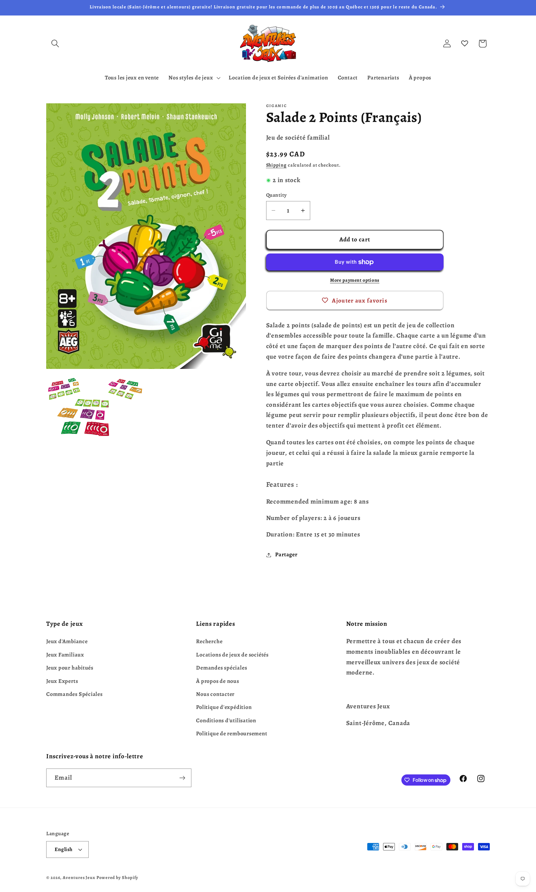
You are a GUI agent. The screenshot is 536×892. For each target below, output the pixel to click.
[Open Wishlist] (465, 43)
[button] (55, 43)
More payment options (354, 280)
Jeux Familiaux (65, 654)
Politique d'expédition (224, 707)
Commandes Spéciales (74, 693)
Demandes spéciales (221, 667)
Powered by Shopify (117, 877)
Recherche (209, 641)
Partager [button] (286, 554)
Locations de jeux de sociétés (232, 654)
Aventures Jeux (79, 877)
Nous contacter (215, 693)
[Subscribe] (182, 778)
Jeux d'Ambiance (67, 641)
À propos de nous (217, 680)
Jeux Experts (62, 680)
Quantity (276, 195)
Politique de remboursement (231, 733)
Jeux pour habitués (69, 667)
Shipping (276, 165)
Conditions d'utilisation (226, 720)
